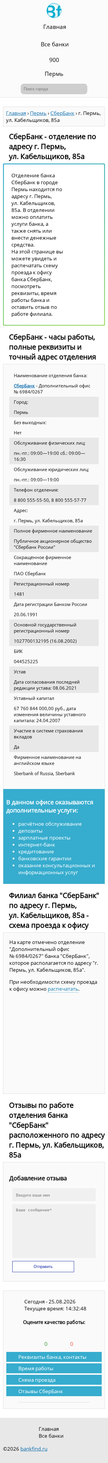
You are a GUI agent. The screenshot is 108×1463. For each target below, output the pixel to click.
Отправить (43, 1266)
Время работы (35, 1368)
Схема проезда (37, 1379)
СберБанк (24, 386)
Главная (54, 27)
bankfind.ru (33, 1448)
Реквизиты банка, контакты (52, 1356)
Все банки (55, 44)
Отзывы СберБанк (40, 1391)
